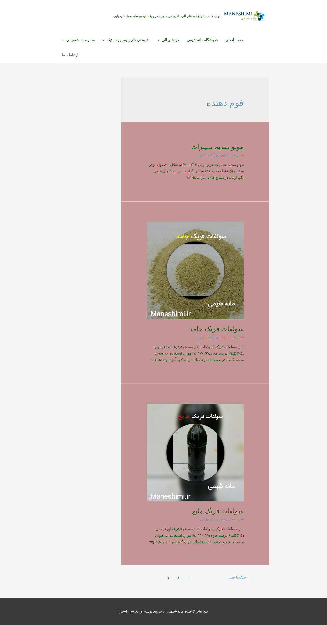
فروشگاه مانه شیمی (202, 40)
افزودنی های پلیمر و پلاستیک (128, 40)
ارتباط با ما (70, 55)
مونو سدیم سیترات (217, 147)
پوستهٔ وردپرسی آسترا (135, 611)
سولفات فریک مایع (218, 511)
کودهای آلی (170, 40)
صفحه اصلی (234, 40)
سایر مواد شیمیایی (80, 40)
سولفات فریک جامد (217, 329)
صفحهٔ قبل (239, 577)
